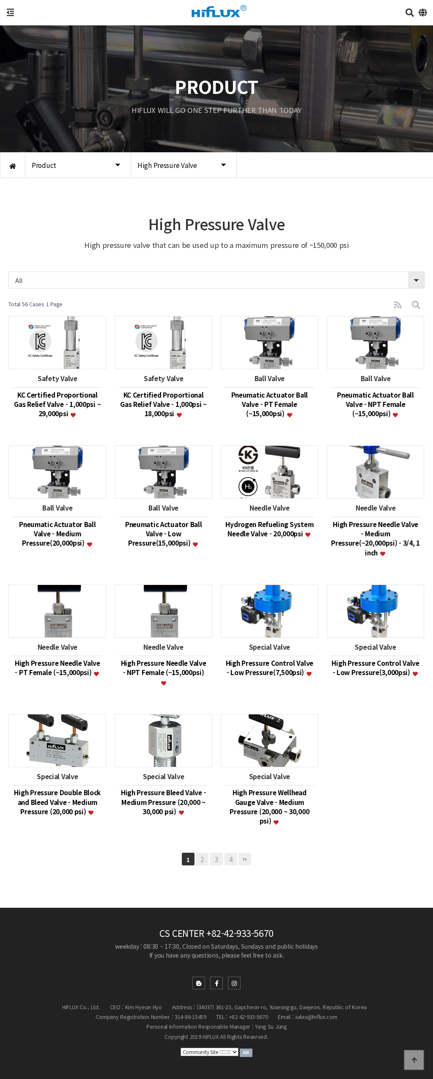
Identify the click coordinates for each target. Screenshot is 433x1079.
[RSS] (398, 304)
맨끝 (244, 859)
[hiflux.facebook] (216, 983)
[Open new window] (246, 1052)
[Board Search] (416, 304)
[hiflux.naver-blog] (198, 983)
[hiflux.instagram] (234, 983)
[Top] (414, 1060)
